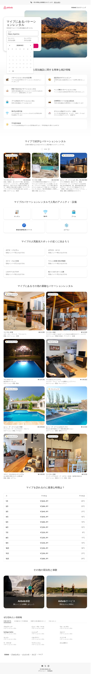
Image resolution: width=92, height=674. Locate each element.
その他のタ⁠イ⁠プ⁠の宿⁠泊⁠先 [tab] (21, 621)
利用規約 (49, 671)
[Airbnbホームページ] (8, 7)
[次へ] (48, 149)
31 (13, 71)
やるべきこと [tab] (52, 621)
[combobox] (22, 34)
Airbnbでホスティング (78, 7)
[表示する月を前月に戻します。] (9, 45)
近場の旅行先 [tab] (7, 621)
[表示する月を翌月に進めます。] (30, 45)
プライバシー (42, 671)
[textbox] (14, 40)
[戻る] (42, 149)
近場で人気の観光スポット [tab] (38, 621)
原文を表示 (57, 2)
